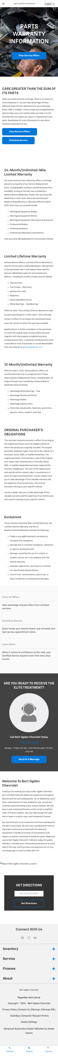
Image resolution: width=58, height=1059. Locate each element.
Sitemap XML (48, 1010)
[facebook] (22, 938)
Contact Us (24, 1010)
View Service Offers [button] (29, 56)
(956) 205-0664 (29, 742)
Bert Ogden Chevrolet (39, 1003)
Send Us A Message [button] (29, 759)
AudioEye (15, 1016)
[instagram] (29, 938)
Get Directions (29, 903)
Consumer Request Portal (34, 1016)
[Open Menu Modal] (3, 3)
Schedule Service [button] (18, 140)
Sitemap (35, 1010)
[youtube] (35, 938)
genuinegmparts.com (33, 347)
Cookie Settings (29, 1022)
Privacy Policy (9, 1010)
